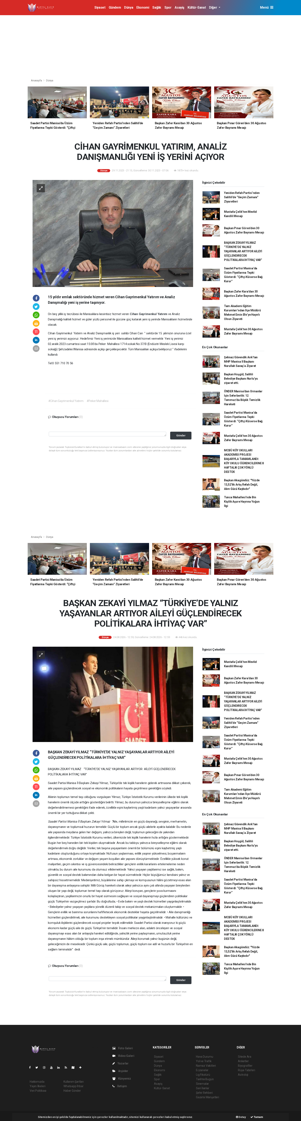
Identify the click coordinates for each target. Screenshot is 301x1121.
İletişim (122, 1086)
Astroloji (243, 1074)
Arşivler (123, 1071)
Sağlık (156, 7)
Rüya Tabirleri (246, 1070)
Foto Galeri (125, 1048)
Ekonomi (142, 7)
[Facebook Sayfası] (31, 1067)
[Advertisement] (150, 46)
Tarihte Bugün (205, 1079)
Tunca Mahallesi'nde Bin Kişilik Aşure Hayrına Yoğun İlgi (242, 502)
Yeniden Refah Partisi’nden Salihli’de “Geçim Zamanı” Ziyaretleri (242, 197)
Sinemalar (202, 1083)
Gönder (181, 435)
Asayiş (179, 7)
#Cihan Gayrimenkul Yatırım (66, 401)
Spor (167, 7)
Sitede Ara (244, 1056)
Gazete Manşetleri (207, 1097)
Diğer (213, 7)
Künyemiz (124, 1078)
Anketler (243, 1061)
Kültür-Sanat (197, 7)
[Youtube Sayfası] (53, 1067)
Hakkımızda (37, 1081)
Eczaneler (202, 1070)
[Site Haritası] (75, 1067)
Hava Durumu (204, 1056)
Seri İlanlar (202, 1088)
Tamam (258, 1117)
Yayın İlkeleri (37, 1086)
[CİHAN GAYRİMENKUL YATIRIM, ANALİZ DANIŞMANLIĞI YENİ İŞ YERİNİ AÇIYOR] (113, 233)
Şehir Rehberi (204, 1092)
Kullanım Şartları (73, 1081)
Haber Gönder (72, 1090)
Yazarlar (123, 1063)
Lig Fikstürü (203, 1074)
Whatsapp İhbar (73, 1086)
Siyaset (99, 7)
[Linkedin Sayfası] (60, 1067)
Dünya (128, 7)
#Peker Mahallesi (98, 401)
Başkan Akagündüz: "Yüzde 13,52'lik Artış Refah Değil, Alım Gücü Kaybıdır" (242, 485)
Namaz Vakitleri (206, 1065)
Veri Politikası (38, 1090)
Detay (242, 1117)
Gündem (115, 7)
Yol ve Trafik (204, 1061)
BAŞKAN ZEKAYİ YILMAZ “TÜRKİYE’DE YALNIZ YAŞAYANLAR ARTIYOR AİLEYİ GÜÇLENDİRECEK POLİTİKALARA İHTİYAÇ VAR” (243, 251)
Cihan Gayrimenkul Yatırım (149, 314)
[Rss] (67, 1067)
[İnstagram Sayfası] (46, 1067)
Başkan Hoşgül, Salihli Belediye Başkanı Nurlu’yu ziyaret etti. (241, 379)
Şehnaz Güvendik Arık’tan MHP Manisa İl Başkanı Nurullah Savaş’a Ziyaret (241, 362)
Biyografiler (245, 1065)
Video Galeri (125, 1055)
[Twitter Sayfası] (38, 1067)
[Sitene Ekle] (82, 1067)
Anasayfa (36, 80)
